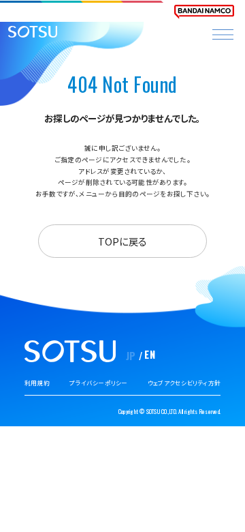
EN (149, 354)
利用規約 (37, 383)
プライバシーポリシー (98, 383)
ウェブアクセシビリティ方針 (184, 383)
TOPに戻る (122, 241)
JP (130, 356)
